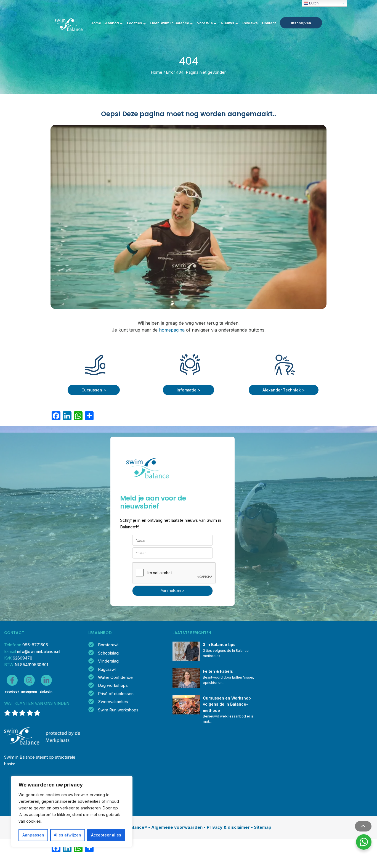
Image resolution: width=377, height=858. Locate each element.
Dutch (313, 3)
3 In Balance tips (219, 644)
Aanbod (112, 23)
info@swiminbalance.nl (38, 651)
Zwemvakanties (113, 701)
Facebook (12, 692)
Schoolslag (108, 653)
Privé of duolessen (116, 693)
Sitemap (262, 827)
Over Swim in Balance (169, 23)
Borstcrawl (108, 644)
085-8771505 (35, 644)
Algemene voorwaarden (177, 827)
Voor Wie (205, 23)
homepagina (172, 330)
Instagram (29, 692)
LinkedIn (46, 692)
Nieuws (227, 23)
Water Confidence (115, 677)
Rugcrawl (107, 669)
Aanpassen (33, 835)
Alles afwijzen (67, 835)
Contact (269, 23)
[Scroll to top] (363, 826)
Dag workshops (113, 685)
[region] (71, 811)
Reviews (250, 23)
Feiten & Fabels (218, 671)
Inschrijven (301, 23)
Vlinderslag (108, 661)
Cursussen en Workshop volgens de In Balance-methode (227, 704)
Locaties (134, 23)
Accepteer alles (106, 835)
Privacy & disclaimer (228, 827)
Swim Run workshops (118, 710)
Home (96, 23)
